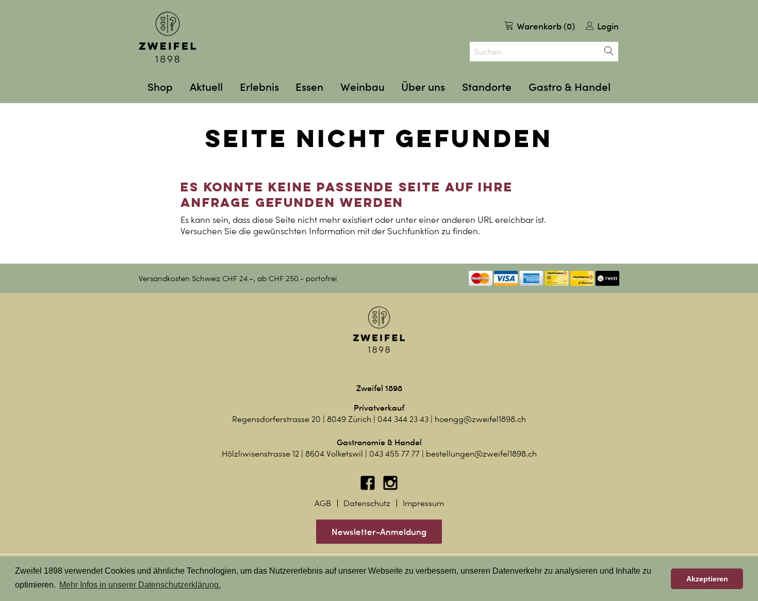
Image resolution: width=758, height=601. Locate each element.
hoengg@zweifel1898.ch (480, 419)
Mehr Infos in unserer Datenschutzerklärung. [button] (140, 584)
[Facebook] (368, 488)
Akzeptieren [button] (707, 579)
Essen (309, 86)
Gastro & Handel (570, 86)
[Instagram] (390, 488)
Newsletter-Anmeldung (379, 531)
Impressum (423, 503)
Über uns (423, 86)
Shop (160, 86)
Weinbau (362, 86)
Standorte (487, 86)
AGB (323, 503)
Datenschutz (366, 503)
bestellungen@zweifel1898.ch (481, 454)
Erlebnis (259, 86)
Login (607, 26)
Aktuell (206, 86)
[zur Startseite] (167, 37)
